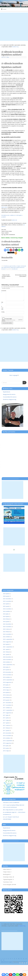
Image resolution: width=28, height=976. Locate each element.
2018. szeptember (7, 679)
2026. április (6, 593)
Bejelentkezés (6, 392)
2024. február (6, 619)
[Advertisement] (14, 27)
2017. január (6, 730)
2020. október (6, 662)
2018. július (6, 685)
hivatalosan (6, 266)
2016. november (7, 735)
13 (25, 958)
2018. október (6, 677)
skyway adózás (7, 267)
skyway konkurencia (20, 267)
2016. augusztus (7, 743)
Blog (8, 57)
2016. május (6, 750)
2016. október (6, 738)
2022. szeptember (7, 639)
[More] (16, 253)
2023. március (6, 629)
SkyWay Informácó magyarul (12, 3)
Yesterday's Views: (8, 877)
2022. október (6, 636)
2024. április (6, 616)
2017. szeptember (7, 710)
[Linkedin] (22, 250)
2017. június (6, 717)
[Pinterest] (11, 250)
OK (24, 382)
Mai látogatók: (6, 874)
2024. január (6, 621)
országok (18, 266)
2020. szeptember (7, 664)
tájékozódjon (4, 207)
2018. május (6, 690)
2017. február (6, 728)
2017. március (6, 725)
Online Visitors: (7, 869)
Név (2, 303)
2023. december (7, 624)
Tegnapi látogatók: (7, 879)
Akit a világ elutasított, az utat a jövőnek (13, 809)
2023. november (7, 626)
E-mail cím (2, 308)
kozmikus (14, 266)
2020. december (7, 657)
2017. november (7, 705)
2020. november (7, 659)
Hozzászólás (2, 291)
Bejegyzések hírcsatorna (9, 394)
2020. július (6, 667)
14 (1, 960)
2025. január (6, 606)
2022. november (7, 634)
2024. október (6, 611)
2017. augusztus (7, 712)
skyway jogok (13, 267)
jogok (10, 266)
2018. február (6, 697)
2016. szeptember (7, 740)
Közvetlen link (14, 269)
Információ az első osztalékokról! (11, 802)
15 (3, 960)
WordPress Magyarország (9, 399)
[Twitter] (22, 3)
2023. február (6, 631)
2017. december (7, 702)
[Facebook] (20, 3)
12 (23, 958)
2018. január (6, 700)
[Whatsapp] (19, 250)
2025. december (7, 598)
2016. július (6, 745)
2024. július (6, 614)
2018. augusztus (7, 682)
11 (21, 958)
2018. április (6, 692)
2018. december (7, 672)
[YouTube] (26, 3)
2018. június (6, 687)
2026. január (6, 596)
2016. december (7, 733)
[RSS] (24, 3)
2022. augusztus (7, 641)
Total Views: (6, 882)
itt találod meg (15, 46)
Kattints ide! (14, 220)
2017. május (6, 720)
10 (18, 958)
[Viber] (13, 250)
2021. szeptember (7, 647)
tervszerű (3, 269)
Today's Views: (7, 872)
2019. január (6, 669)
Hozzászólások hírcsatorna (9, 397)
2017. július (6, 715)
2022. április (6, 644)
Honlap (2, 312)
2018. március (6, 695)
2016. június (6, 748)
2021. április (6, 649)
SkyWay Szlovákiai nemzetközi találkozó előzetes (6, 276)
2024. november (7, 609)
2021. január (6, 654)
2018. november (7, 674)
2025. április (6, 603)
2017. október (6, 707)
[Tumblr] (16, 250)
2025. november (7, 601)
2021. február (6, 652)
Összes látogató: (7, 884)
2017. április (6, 723)
